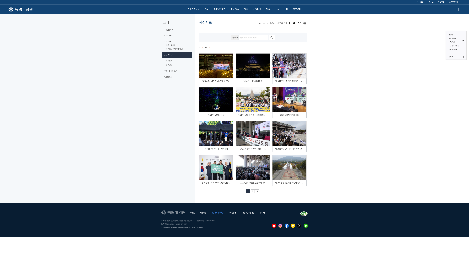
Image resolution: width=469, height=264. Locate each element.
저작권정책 (232, 213)
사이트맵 (262, 213)
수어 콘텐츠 (421, 2)
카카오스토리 (293, 226)
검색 (272, 37)
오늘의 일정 (452, 38)
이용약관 (203, 213)
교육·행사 (235, 9)
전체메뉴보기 (458, 9)
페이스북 (287, 226)
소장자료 (257, 9)
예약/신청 (452, 42)
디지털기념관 (219, 9)
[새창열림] (289, 23)
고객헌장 (192, 213)
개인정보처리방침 (217, 213)
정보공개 (297, 9)
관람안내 (451, 35)
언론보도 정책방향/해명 (174, 49)
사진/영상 (168, 55)
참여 (246, 9)
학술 (268, 9)
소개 (286, 9)
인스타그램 (280, 226)
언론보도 (168, 35)
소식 (277, 9)
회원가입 (441, 2)
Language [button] (454, 2)
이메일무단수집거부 (247, 213)
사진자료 (169, 61)
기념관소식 (168, 30)
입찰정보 (168, 77)
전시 (206, 9)
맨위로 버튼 (463, 57)
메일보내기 (299, 23)
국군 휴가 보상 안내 (454, 46)
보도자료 (169, 42)
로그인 (431, 2)
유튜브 (274, 226)
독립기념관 (21, 9)
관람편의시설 (193, 9)
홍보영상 (169, 65)
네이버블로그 (306, 226)
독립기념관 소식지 (171, 71)
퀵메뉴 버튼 (463, 40)
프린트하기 (305, 23)
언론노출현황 (170, 45)
